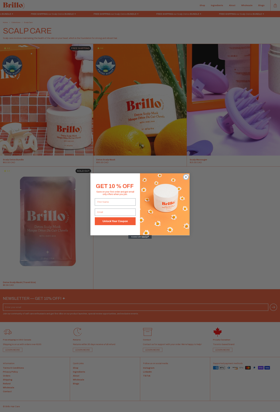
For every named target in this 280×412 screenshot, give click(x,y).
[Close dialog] (185, 177)
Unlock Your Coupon (115, 221)
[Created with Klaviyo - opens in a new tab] (140, 237)
